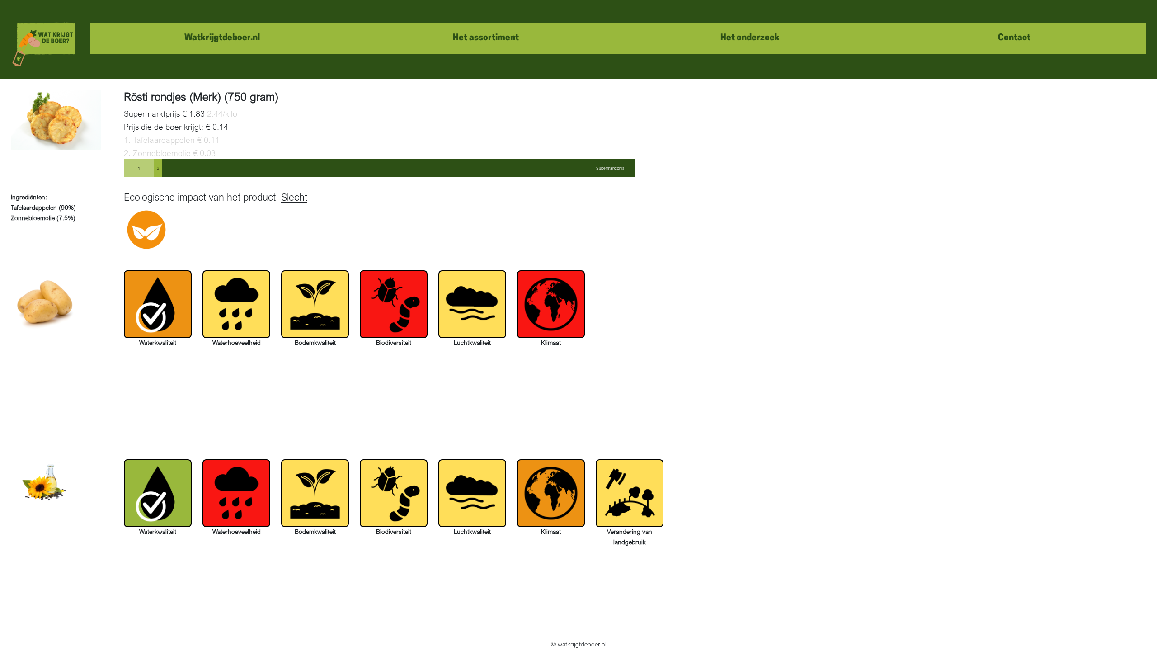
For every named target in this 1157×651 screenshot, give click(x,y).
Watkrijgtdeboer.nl (222, 38)
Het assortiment (486, 38)
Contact (1014, 38)
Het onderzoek (750, 38)
